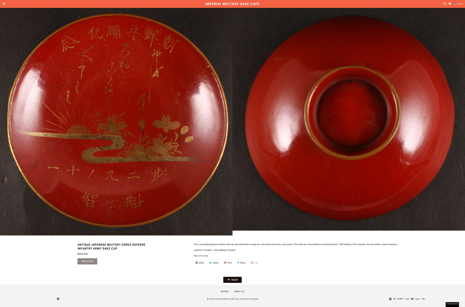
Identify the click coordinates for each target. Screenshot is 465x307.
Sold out (87, 261)
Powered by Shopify (249, 299)
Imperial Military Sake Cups (232, 4)
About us (239, 291)
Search (225, 291)
